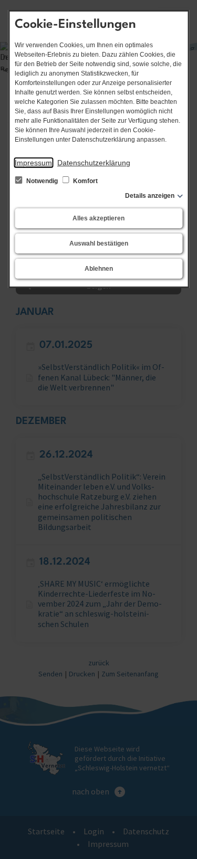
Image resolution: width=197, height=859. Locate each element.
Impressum (33, 162)
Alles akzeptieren (98, 218)
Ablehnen (99, 268)
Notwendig (42, 181)
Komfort (84, 181)
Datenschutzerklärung (93, 162)
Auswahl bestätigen (98, 243)
